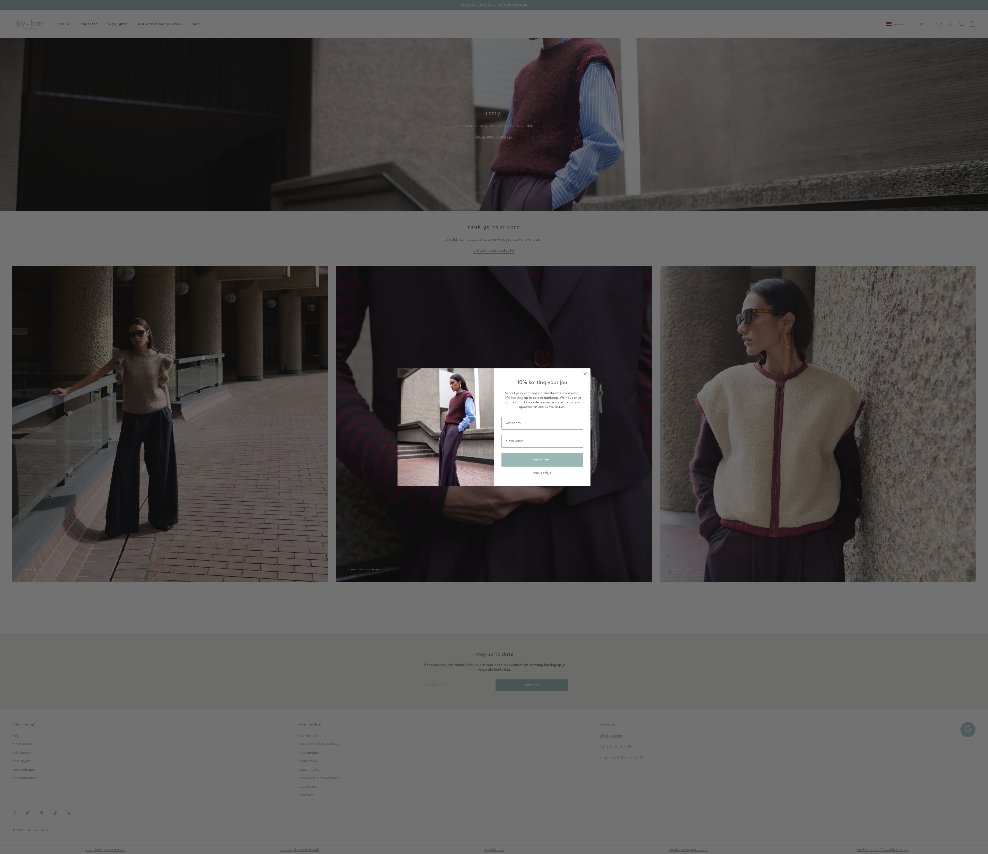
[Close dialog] (585, 373)
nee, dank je (542, 473)
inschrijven (542, 459)
